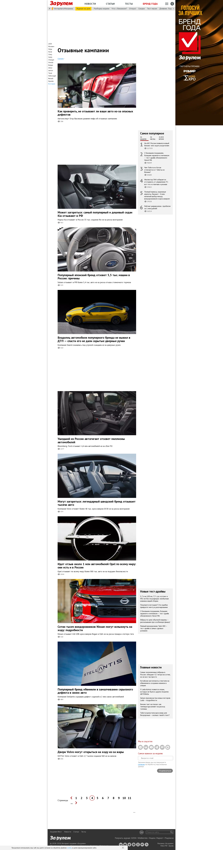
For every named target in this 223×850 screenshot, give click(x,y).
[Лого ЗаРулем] (61, 3)
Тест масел (152, 8)
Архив (171, 846)
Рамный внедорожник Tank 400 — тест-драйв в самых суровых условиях (153, 628)
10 (124, 798)
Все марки (51, 84)
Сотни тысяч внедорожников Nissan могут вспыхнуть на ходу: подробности (95, 628)
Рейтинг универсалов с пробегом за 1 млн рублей (157, 207)
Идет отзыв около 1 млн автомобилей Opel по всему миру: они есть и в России (97, 565)
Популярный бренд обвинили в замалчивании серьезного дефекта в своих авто (95, 691)
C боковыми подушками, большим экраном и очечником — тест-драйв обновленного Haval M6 (156, 156)
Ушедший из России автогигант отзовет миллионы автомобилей (91, 440)
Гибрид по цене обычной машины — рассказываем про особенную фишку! (155, 621)
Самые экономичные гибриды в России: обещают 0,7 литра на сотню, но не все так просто (155, 674)
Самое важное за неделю (150, 753)
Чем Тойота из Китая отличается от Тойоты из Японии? (154, 169)
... (72, 803)
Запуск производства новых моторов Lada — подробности (155, 699)
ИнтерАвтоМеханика (63, 8)
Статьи (110, 3)
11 (129, 798)
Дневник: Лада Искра (169, 8)
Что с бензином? (119, 8)
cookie (69, 848)
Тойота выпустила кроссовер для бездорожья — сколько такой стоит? (155, 714)
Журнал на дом (83, 8)
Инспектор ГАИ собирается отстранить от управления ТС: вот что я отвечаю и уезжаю (156, 181)
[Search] (171, 832)
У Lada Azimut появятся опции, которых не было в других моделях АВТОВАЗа (154, 691)
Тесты (129, 3)
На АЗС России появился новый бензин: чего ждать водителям (156, 144)
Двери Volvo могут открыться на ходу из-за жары (91, 752)
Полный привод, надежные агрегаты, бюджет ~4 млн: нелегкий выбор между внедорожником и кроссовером (157, 195)
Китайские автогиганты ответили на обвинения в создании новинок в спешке (154, 683)
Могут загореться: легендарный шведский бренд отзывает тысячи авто (97, 503)
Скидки (141, 8)
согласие (141, 764)
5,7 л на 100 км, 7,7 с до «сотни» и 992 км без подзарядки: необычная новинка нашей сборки (154, 598)
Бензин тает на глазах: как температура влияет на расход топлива (152, 706)
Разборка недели (101, 8)
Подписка (169, 838)
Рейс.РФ (163, 846)
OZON (133, 838)
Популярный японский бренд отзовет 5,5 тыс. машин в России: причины (94, 276)
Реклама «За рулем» (165, 843)
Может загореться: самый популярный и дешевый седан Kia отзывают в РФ (95, 214)
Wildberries (143, 838)
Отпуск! (132, 8)
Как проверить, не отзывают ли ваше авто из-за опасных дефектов (95, 113)
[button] (123, 848)
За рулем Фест (56, 832)
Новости (90, 3)
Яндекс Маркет (156, 838)
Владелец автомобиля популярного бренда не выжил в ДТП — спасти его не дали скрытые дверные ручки (94, 339)
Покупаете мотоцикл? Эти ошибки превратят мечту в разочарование (154, 606)
